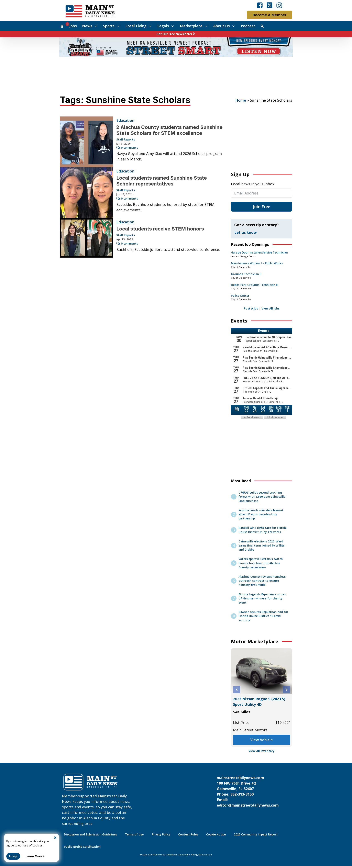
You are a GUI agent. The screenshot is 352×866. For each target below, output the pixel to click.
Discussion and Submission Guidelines (90, 834)
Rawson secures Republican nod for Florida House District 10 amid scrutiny (263, 616)
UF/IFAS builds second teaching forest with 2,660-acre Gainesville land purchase (262, 497)
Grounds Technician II (246, 274)
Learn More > (35, 856)
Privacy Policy (161, 834)
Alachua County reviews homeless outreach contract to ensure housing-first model (262, 581)
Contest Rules (188, 834)
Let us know (245, 232)
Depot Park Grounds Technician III (254, 285)
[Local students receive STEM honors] (86, 238)
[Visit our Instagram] (279, 5)
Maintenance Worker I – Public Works (257, 263)
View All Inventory (262, 751)
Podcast (248, 25)
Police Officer (240, 295)
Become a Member (269, 14)
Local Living (135, 25)
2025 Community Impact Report (256, 834)
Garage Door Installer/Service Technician (259, 252)
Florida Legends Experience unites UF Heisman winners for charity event (262, 599)
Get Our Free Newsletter (174, 34)
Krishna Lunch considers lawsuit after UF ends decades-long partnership (261, 514)
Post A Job (251, 308)
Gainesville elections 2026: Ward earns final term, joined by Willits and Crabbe (262, 546)
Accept (13, 856)
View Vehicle (261, 739)
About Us (221, 25)
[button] (236, 689)
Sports (108, 25)
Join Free (261, 206)
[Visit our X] (269, 5)
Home (240, 100)
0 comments (129, 147)
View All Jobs (270, 308)
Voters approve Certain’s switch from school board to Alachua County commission (261, 563)
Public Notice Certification (82, 846)
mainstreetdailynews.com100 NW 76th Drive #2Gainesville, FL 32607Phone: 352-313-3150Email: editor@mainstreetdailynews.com (248, 791)
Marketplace (191, 25)
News (87, 25)
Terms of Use (134, 834)
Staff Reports (125, 139)
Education (125, 120)
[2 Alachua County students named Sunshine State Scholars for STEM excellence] (86, 141)
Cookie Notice (216, 834)
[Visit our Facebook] (259, 5)
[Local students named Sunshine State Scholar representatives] (86, 192)
